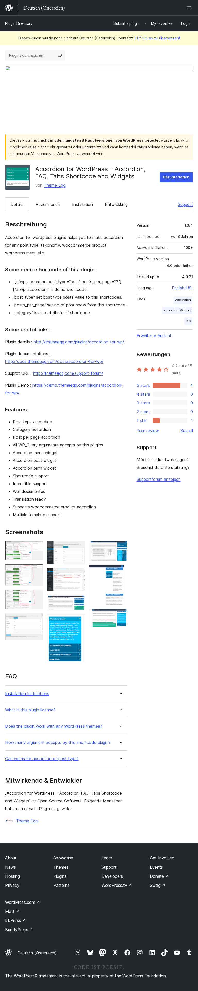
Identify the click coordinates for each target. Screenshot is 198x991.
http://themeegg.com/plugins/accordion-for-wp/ (79, 341)
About (10, 857)
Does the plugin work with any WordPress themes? (53, 726)
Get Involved (162, 857)
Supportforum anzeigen (159, 479)
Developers (112, 876)
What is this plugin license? (30, 710)
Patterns (61, 885)
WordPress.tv (117, 885)
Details (17, 204)
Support (185, 204)
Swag (158, 885)
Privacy (12, 885)
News (10, 867)
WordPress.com (22, 902)
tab (188, 321)
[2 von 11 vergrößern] (36, 571)
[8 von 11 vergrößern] (78, 621)
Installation (82, 204)
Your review (148, 430)
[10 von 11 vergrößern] (120, 571)
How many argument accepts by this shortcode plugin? (57, 742)
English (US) (182, 288)
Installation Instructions (27, 693)
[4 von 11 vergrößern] (36, 620)
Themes (61, 867)
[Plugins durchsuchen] (60, 55)
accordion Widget (177, 310)
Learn (107, 857)
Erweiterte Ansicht (154, 335)
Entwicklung (116, 204)
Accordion (183, 300)
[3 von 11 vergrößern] (36, 596)
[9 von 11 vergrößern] (120, 547)
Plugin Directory (18, 23)
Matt (12, 911)
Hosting (12, 876)
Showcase (63, 857)
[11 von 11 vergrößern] (120, 616)
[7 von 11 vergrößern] (78, 602)
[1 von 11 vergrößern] (36, 547)
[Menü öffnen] (190, 7)
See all (186, 430)
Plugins (60, 876)
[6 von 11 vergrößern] (78, 575)
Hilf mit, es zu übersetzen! (157, 38)
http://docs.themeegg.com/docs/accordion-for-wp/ (54, 361)
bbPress (15, 920)
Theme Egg (54, 185)
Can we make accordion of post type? (42, 758)
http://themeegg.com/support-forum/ (68, 373)
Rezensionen (48, 204)
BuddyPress (19, 929)
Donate (159, 876)
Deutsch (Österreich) (37, 952)
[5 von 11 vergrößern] (78, 547)
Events (156, 867)
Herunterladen (176, 177)
